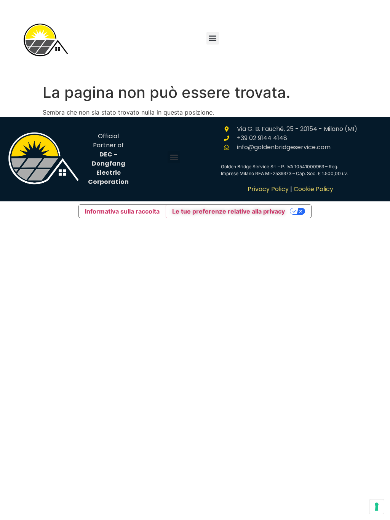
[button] (212, 38)
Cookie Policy (313, 189)
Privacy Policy (268, 189)
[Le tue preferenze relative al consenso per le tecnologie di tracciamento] (376, 506)
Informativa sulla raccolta (122, 211)
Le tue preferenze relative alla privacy (228, 211)
